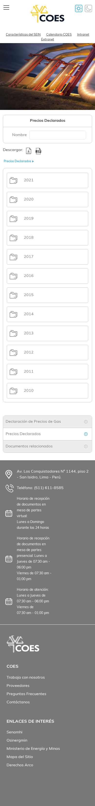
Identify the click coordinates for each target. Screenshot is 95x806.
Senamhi (14, 732)
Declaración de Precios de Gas (33, 422)
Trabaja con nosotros (26, 678)
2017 (29, 257)
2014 (29, 314)
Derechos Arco (20, 765)
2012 (29, 352)
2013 (29, 333)
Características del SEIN (23, 34)
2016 (29, 276)
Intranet (83, 34)
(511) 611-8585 (49, 488)
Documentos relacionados (29, 446)
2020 (29, 199)
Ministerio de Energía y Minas (33, 749)
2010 (29, 391)
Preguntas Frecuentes (26, 694)
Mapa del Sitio (20, 757)
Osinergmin (17, 741)
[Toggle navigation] (6, 7)
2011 (29, 372)
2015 (29, 295)
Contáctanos (18, 702)
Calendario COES (59, 34)
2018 (29, 238)
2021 (29, 180)
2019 (29, 219)
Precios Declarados (23, 434)
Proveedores (18, 686)
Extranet (47, 39)
